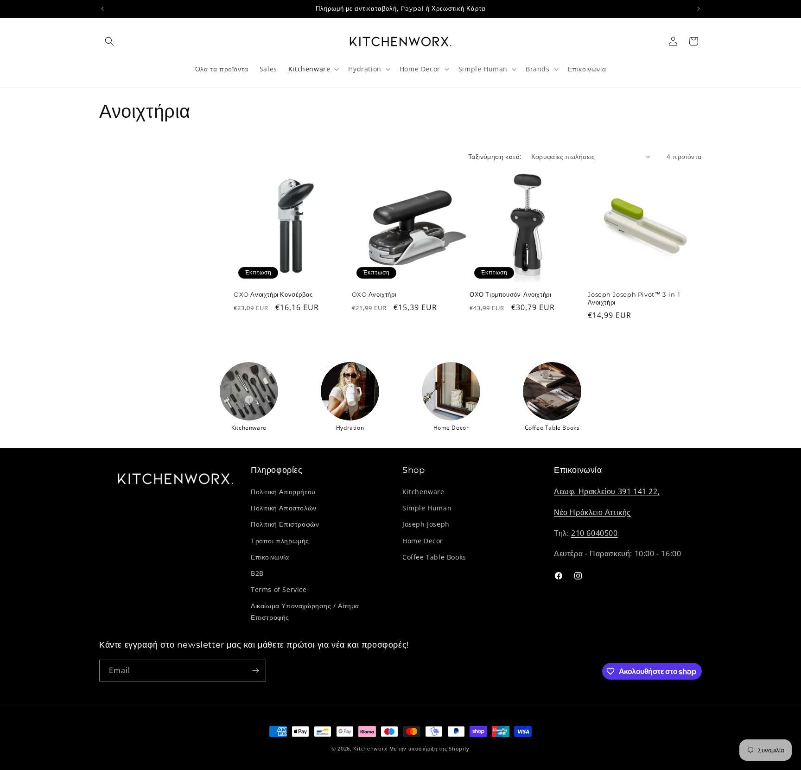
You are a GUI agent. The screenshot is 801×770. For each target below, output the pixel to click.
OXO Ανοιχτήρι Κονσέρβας (273, 294)
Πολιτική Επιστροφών (285, 524)
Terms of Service (279, 589)
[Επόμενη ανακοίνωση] (698, 9)
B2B (257, 573)
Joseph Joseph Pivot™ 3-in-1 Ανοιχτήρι (634, 298)
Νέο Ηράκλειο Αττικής (592, 512)
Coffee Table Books (434, 557)
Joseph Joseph (426, 524)
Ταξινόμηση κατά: (494, 156)
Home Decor (422, 540)
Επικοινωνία (270, 557)
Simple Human (426, 507)
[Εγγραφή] (255, 670)
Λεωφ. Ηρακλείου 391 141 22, (607, 491)
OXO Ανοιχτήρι (374, 294)
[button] (109, 41)
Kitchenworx (370, 748)
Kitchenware (423, 491)
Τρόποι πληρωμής (280, 540)
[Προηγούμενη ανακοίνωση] (102, 9)
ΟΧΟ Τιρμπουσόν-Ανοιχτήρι (510, 294)
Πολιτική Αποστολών (284, 507)
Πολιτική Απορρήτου (283, 491)
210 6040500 (594, 533)
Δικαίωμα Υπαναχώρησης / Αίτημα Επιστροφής (305, 611)
